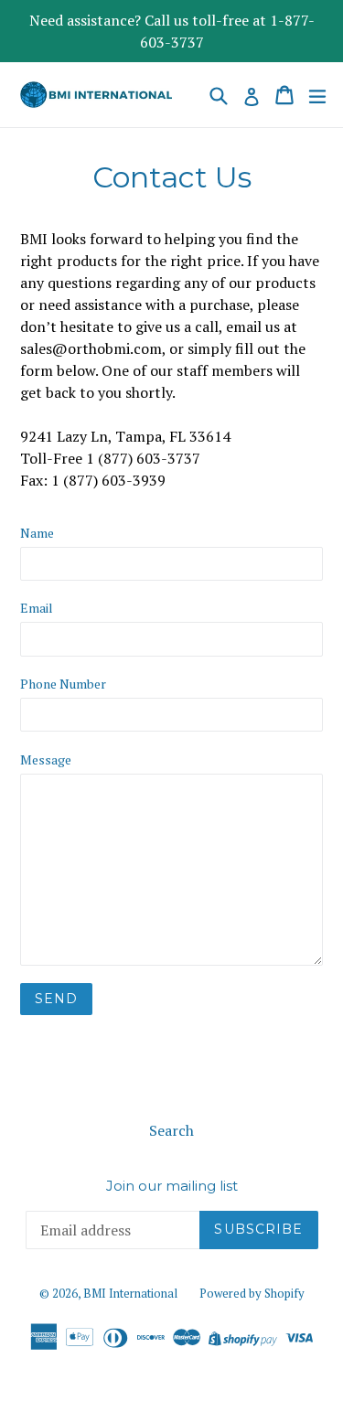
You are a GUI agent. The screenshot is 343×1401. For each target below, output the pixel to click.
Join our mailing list (172, 1186)
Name (37, 532)
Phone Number (63, 683)
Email (36, 607)
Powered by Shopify (252, 1293)
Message (45, 759)
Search (171, 1130)
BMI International (130, 1293)
